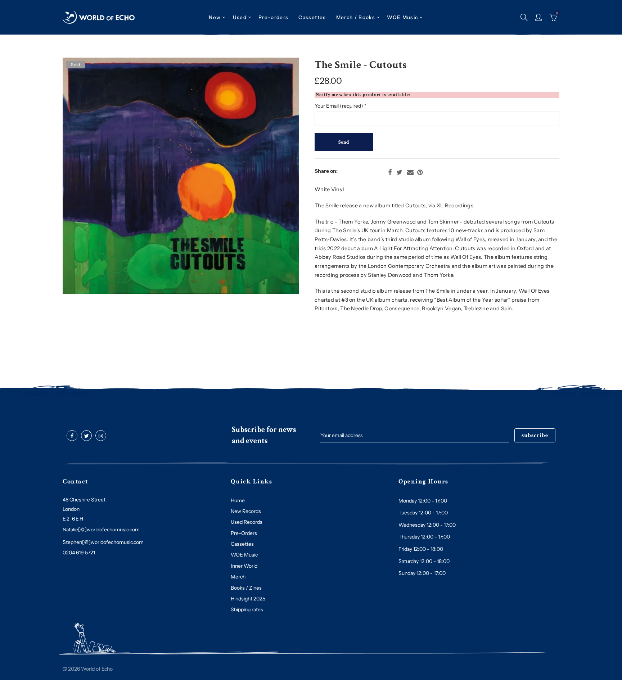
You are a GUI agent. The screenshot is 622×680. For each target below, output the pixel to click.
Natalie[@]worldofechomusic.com (101, 529)
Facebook (390, 172)
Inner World (244, 566)
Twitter (399, 172)
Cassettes (242, 544)
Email (410, 172)
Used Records (246, 522)
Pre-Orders (244, 533)
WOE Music (402, 17)
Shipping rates (247, 609)
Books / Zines (246, 588)
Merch (238, 576)
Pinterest (420, 172)
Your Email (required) (340, 106)
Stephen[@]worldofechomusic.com (103, 542)
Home (238, 500)
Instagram (101, 436)
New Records (246, 511)
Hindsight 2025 (248, 598)
